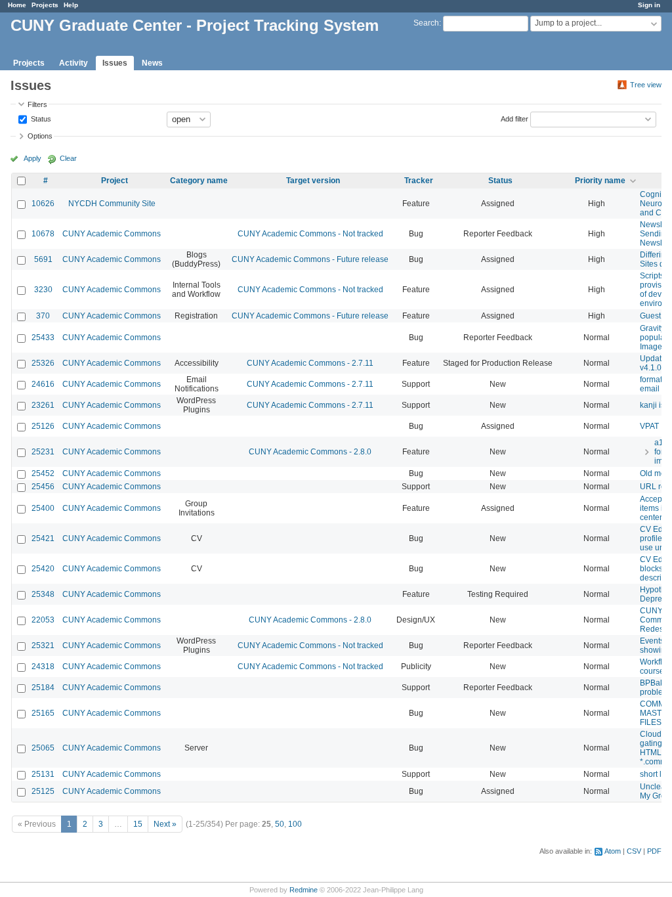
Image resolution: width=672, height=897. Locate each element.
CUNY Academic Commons (111, 233)
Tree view (646, 85)
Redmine (303, 890)
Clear (68, 158)
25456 (43, 486)
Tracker (418, 180)
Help (71, 5)
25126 (43, 426)
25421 (43, 538)
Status (40, 118)
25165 (43, 713)
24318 (43, 666)
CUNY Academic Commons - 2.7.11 (310, 363)
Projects (45, 5)
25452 (43, 473)
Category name (199, 180)
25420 (43, 568)
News (152, 63)
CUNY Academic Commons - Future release (310, 259)
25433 (43, 337)
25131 (43, 774)
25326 (43, 363)
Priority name (600, 180)
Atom (612, 851)
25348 (43, 594)
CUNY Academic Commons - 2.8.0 (310, 451)
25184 (43, 687)
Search (426, 23)
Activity (73, 63)
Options (40, 136)
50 (279, 824)
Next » (165, 824)
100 (295, 824)
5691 (43, 259)
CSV (634, 851)
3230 (43, 289)
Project (114, 180)
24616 (43, 384)
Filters (37, 104)
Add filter (514, 118)
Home (17, 5)
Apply (32, 158)
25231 (43, 451)
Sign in (649, 5)
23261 (43, 405)
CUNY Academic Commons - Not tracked (310, 233)
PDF (654, 851)
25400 (43, 508)
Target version (313, 180)
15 (137, 824)
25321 (43, 645)
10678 (43, 233)
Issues (114, 63)
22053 (43, 619)
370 (43, 315)
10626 (43, 203)
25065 (43, 748)
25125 (43, 791)
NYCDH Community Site (112, 203)
